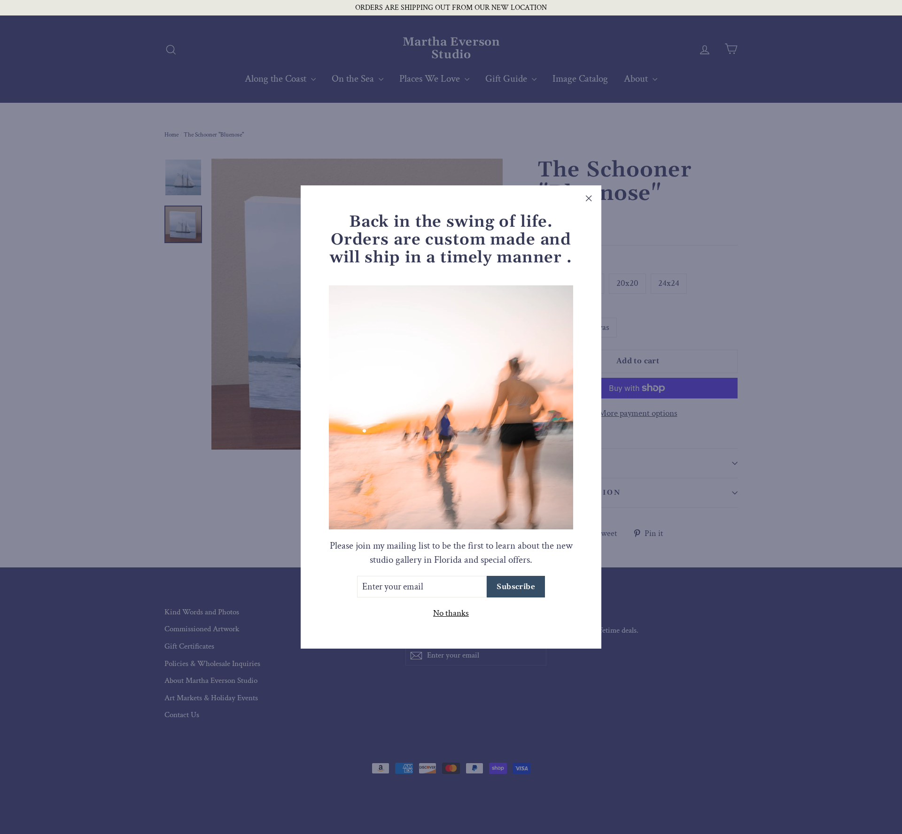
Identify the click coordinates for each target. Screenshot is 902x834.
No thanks (451, 613)
